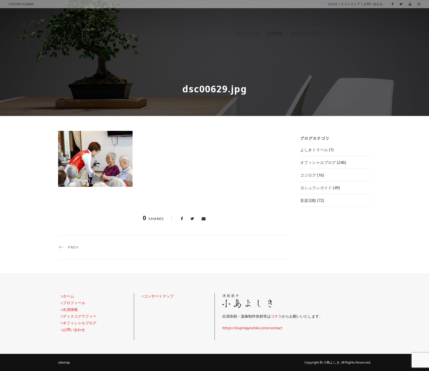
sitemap (64, 362)
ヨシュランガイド (316, 187)
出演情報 (275, 33)
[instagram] (419, 4)
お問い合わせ (373, 4)
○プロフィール (73, 302)
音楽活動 (308, 200)
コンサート (346, 33)
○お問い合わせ (73, 329)
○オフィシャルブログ (78, 322)
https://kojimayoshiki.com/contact (252, 327)
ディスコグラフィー (309, 33)
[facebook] (392, 4)
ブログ (370, 33)
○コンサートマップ (158, 296)
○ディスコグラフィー (78, 316)
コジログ (308, 175)
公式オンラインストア (344, 4)
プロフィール (246, 33)
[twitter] (400, 4)
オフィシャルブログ (318, 162)
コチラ (276, 316)
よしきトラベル (314, 149)
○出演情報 (69, 309)
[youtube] (410, 4)
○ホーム (67, 296)
